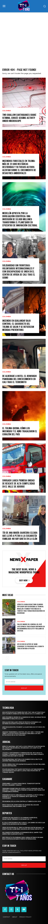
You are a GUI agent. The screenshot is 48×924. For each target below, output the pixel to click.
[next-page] (7, 658)
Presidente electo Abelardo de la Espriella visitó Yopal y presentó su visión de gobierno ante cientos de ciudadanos (23, 796)
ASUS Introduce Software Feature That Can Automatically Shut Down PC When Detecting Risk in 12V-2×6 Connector (23, 713)
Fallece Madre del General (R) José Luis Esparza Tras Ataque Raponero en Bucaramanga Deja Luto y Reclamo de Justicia (31, 627)
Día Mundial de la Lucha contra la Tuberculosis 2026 (21, 801)
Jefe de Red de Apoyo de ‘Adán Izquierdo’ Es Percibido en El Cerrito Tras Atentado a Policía (30, 646)
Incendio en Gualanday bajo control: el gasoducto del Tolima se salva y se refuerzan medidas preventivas (18, 325)
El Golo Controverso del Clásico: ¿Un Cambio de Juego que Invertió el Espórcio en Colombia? (23, 823)
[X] (17, 909)
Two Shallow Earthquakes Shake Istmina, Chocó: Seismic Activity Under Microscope (19, 118)
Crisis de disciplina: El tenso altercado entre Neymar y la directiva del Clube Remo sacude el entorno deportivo (23, 828)
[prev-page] (3, 658)
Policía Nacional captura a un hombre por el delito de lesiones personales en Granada (22, 760)
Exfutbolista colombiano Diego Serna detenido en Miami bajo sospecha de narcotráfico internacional (22, 838)
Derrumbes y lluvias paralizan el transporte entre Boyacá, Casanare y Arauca (21, 784)
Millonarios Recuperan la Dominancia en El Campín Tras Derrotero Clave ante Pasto (22, 833)
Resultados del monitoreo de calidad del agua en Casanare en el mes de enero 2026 (20, 805)
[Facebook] (4, 909)
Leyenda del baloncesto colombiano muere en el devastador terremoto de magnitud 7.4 (19, 818)
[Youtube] (23, 909)
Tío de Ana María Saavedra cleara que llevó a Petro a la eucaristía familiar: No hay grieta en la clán (19, 535)
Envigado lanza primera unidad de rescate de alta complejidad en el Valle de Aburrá (18, 483)
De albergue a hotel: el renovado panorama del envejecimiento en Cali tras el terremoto (19, 379)
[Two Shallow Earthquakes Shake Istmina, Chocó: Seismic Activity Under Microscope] (24, 102)
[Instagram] (11, 909)
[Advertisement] (24, 38)
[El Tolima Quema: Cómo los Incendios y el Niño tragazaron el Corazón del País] (24, 415)
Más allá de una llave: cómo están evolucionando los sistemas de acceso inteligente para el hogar (21, 722)
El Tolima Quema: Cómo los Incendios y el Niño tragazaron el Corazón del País (19, 431)
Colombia (6, 110)
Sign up (24, 688)
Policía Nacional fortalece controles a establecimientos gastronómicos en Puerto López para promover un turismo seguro (23, 770)
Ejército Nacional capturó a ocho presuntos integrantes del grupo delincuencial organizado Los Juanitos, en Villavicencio (23, 748)
